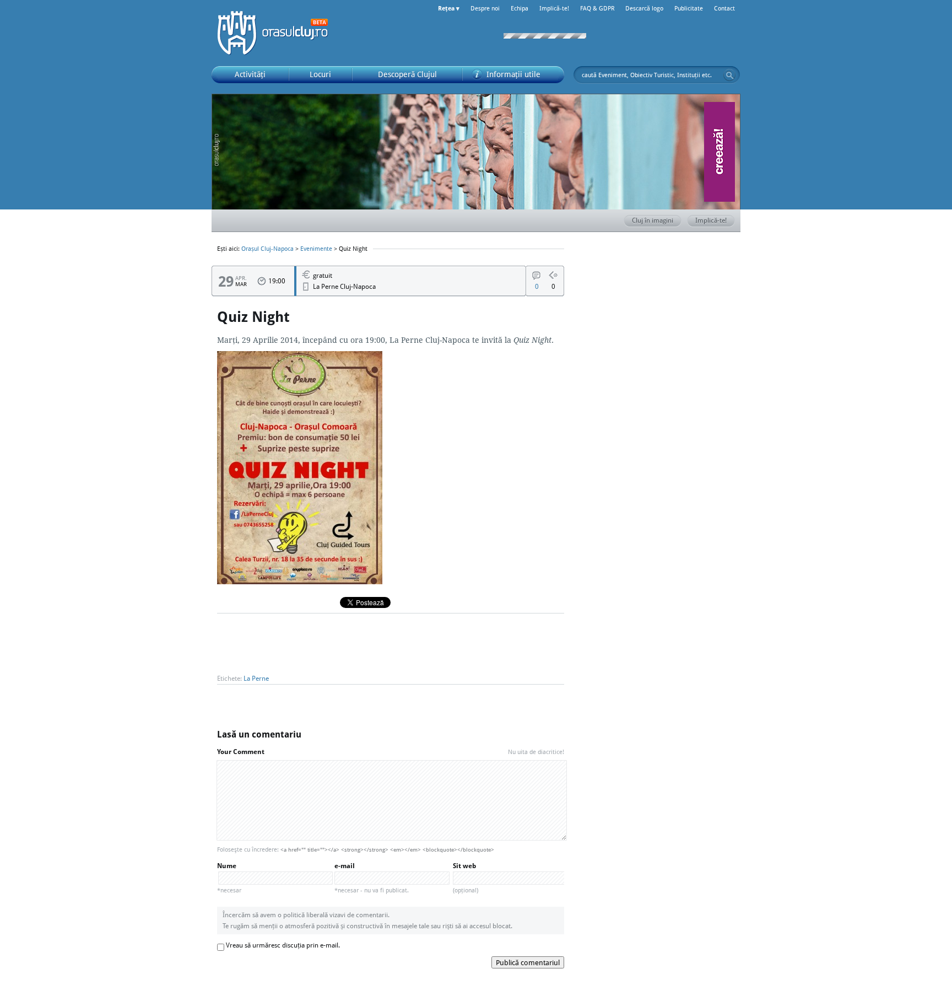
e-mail (371, 878)
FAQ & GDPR (597, 8)
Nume (229, 878)
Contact (724, 8)
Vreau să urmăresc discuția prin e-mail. (283, 945)
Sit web (465, 878)
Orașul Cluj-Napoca (277, 33)
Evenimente (316, 248)
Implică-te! (554, 8)
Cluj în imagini (652, 220)
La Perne (256, 678)
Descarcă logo (644, 8)
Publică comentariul (528, 962)
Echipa (519, 8)
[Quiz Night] (299, 581)
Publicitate (688, 8)
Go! (729, 75)
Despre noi (485, 8)
